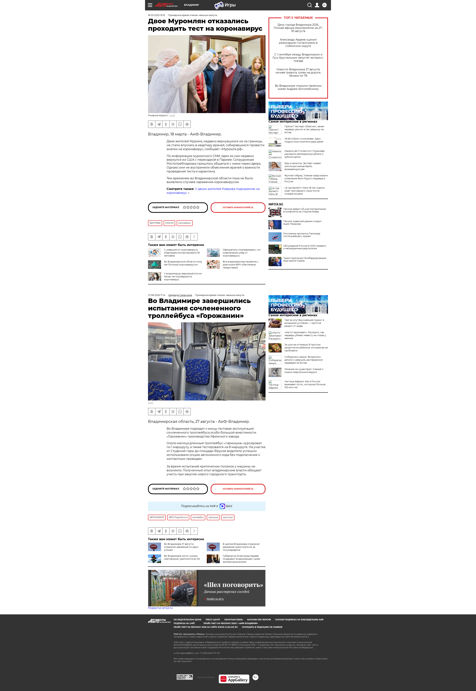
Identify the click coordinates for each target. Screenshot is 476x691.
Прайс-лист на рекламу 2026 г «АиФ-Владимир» (230, 623)
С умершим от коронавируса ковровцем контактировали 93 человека (182, 252)
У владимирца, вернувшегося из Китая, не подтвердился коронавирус (183, 276)
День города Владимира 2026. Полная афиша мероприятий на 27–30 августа (298, 28)
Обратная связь (233, 619)
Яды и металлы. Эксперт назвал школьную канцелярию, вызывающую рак (302, 166)
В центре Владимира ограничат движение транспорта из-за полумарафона (241, 547)
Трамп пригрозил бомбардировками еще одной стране (304, 259)
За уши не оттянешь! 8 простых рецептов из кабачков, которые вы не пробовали (306, 347)
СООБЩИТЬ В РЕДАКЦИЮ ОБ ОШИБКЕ (262, 627)
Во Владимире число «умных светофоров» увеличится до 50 (182, 557)
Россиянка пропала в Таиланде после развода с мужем (301, 235)
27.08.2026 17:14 (156, 295)
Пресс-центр (213, 619)
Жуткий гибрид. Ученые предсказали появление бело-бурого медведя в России (306, 178)
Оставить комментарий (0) (238, 207)
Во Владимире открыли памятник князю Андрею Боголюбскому (298, 87)
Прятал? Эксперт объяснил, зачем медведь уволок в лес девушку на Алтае (304, 129)
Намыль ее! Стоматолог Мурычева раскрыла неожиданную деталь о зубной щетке (304, 154)
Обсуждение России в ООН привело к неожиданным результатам (304, 247)
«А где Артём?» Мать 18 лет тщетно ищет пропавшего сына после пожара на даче (304, 190)
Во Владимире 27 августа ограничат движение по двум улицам (181, 547)
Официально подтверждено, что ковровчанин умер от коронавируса (242, 252)
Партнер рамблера (206, 677)
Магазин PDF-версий (259, 619)
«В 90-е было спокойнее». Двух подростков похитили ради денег (304, 140)
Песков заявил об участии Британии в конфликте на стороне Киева (304, 210)
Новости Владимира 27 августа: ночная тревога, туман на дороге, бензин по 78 (298, 72)
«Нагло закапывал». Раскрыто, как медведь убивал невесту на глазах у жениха (305, 335)
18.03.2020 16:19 (156, 15)
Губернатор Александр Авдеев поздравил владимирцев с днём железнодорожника (241, 558)
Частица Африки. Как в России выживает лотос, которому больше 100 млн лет (304, 384)
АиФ (172, 115)
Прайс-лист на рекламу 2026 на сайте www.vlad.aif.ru (206, 627)
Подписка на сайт (184, 623)
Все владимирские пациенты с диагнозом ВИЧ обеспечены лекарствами (240, 264)
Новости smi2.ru (160, 608)
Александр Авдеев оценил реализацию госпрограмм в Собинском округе (298, 43)
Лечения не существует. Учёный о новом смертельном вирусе (303, 370)
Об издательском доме (187, 619)
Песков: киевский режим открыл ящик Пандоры (302, 222)
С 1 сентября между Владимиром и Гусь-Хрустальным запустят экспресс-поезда (298, 57)
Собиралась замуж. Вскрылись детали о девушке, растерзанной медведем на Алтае (303, 359)
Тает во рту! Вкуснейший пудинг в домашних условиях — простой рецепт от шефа (304, 323)
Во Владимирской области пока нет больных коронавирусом (183, 263)
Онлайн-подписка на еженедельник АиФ (299, 619)
